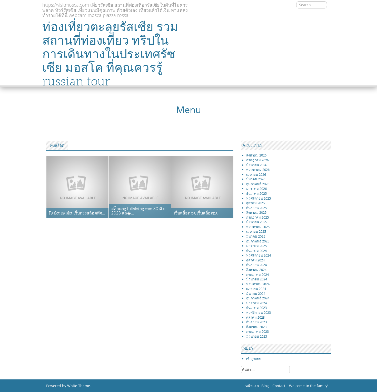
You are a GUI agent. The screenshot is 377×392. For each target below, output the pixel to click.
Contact (278, 385)
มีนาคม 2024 (255, 293)
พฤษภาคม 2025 (258, 226)
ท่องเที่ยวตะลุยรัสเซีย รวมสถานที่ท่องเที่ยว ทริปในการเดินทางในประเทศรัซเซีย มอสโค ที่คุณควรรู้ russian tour (110, 54)
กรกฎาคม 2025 (257, 217)
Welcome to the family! (308, 385)
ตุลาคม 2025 (255, 203)
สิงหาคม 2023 (256, 327)
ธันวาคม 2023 (256, 307)
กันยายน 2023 (256, 322)
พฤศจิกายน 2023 (258, 312)
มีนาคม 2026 (255, 179)
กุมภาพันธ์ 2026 (257, 184)
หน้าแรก (252, 385)
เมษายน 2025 (256, 231)
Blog (265, 385)
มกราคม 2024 (256, 303)
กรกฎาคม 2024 (257, 274)
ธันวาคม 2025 (256, 193)
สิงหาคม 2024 (256, 269)
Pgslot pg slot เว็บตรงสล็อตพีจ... (77, 213)
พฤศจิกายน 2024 (258, 255)
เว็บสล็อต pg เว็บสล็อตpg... (197, 213)
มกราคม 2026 (256, 188)
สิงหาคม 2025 (256, 212)
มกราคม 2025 (256, 245)
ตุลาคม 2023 (255, 317)
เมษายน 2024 (256, 288)
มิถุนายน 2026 (256, 165)
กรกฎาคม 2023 (257, 331)
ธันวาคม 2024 (256, 250)
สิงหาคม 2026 (256, 155)
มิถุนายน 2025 (256, 222)
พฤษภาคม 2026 (258, 169)
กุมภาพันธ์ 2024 (257, 298)
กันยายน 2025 (256, 207)
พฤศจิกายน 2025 (258, 198)
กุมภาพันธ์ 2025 (257, 241)
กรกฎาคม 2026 (257, 160)
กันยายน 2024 (256, 264)
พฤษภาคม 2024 (258, 284)
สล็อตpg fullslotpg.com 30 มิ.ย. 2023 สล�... (138, 211)
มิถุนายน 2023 (256, 336)
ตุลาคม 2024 (255, 260)
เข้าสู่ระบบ (253, 358)
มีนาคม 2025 (255, 236)
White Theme (78, 385)
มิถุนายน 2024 (256, 279)
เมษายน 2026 (256, 174)
